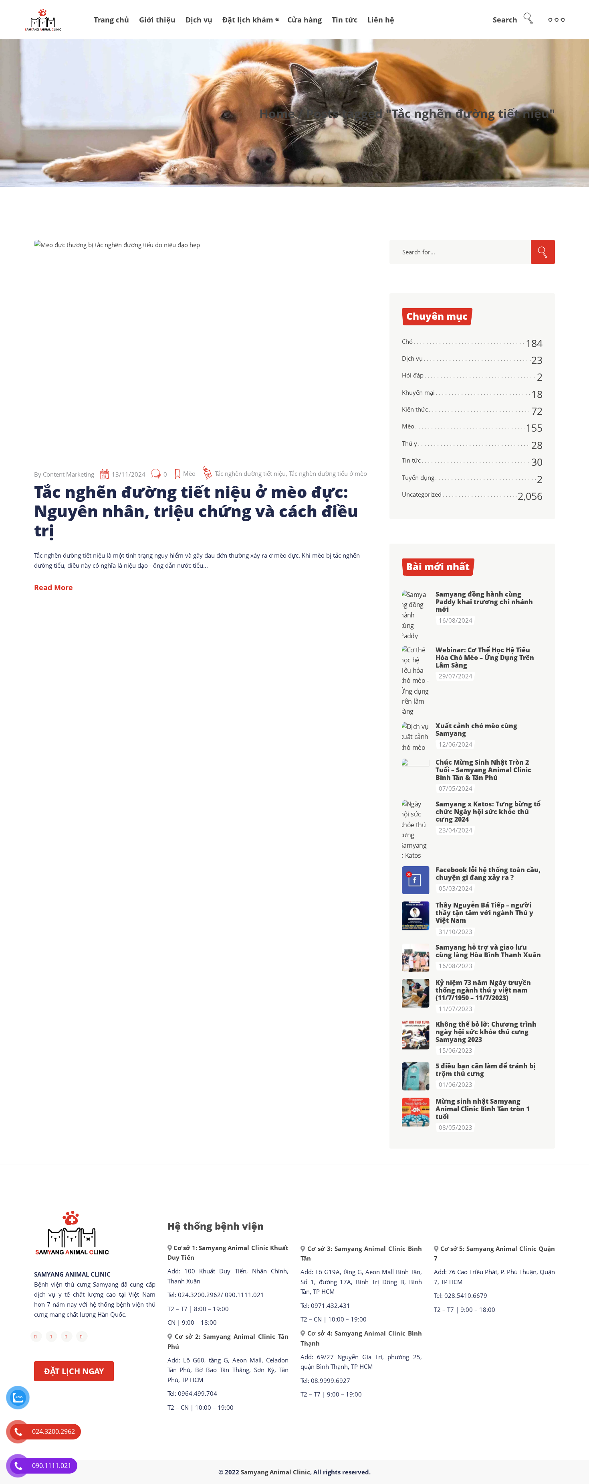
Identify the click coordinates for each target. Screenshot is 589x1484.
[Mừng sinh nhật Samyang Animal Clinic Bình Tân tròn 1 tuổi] (416, 1112)
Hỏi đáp (413, 375)
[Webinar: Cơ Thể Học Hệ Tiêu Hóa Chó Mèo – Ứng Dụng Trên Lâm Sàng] (416, 680)
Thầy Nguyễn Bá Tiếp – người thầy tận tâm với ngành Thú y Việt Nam (484, 913)
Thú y (409, 443)
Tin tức (411, 460)
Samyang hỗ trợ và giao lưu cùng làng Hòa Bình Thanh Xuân (488, 951)
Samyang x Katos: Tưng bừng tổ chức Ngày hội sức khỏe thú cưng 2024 (488, 812)
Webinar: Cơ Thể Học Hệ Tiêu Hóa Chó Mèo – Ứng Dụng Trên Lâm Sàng (485, 658)
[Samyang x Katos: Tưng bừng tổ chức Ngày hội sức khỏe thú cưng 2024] (416, 829)
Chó (407, 341)
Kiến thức (415, 409)
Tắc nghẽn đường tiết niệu (250, 473)
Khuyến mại (418, 392)
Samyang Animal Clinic (275, 1472)
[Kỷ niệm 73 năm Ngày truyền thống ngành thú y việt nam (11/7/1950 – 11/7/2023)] (416, 993)
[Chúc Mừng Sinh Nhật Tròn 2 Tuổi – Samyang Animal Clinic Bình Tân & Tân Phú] (416, 773)
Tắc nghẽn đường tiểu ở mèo (328, 473)
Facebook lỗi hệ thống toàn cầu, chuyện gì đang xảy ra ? (488, 873)
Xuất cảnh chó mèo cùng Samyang (476, 729)
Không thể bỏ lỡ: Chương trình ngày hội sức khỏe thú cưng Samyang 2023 (486, 1032)
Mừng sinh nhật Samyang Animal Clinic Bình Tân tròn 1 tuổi (483, 1109)
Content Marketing (68, 474)
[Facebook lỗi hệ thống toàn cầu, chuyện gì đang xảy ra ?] (416, 880)
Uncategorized (422, 494)
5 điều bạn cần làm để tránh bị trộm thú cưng (485, 1070)
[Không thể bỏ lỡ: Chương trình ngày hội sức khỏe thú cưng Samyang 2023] (416, 1035)
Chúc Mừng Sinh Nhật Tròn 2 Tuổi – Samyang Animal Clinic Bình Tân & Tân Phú (483, 770)
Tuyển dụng (418, 477)
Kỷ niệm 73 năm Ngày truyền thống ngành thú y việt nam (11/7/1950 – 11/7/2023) (483, 990)
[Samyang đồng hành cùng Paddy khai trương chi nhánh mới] (416, 615)
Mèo (189, 473)
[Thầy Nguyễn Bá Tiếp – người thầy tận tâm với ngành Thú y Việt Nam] (416, 915)
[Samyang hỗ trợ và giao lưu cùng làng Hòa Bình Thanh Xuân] (416, 958)
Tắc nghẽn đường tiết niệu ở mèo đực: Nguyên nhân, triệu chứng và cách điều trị (196, 511)
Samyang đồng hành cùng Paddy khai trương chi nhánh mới (484, 602)
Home (277, 113)
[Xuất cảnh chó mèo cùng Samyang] (416, 736)
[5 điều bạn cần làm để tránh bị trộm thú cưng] (416, 1076)
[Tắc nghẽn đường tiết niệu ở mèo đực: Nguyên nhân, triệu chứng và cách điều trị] (194, 347)
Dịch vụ (412, 358)
